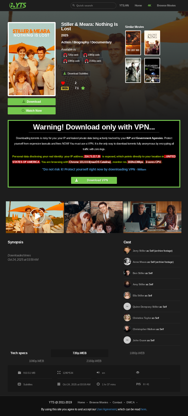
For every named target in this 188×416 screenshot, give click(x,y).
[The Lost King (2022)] (152, 42)
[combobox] (93, 5)
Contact (117, 402)
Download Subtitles (78, 73)
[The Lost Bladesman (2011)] (133, 70)
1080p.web (94, 54)
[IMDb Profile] (127, 250)
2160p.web (95, 60)
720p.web (73, 54)
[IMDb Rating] (68, 88)
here (143, 409)
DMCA (130, 402)
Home (81, 402)
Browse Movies (98, 402)
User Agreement (106, 409)
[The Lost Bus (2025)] (133, 42)
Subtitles (27, 384)
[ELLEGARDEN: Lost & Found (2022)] (152, 70)
